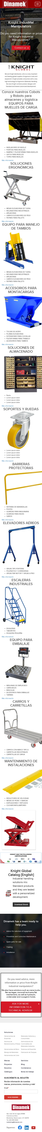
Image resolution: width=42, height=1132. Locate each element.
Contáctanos (26, 1068)
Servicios (24, 1061)
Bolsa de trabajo (27, 1072)
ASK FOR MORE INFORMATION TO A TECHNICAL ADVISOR (20, 1007)
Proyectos (8, 1064)
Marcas (7, 1061)
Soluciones (8, 1032)
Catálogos (8, 1072)
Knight (13, 22)
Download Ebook (21, 904)
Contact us (20, 47)
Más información (8, 160)
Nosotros (7, 1068)
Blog (23, 1064)
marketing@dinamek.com (14, 1122)
